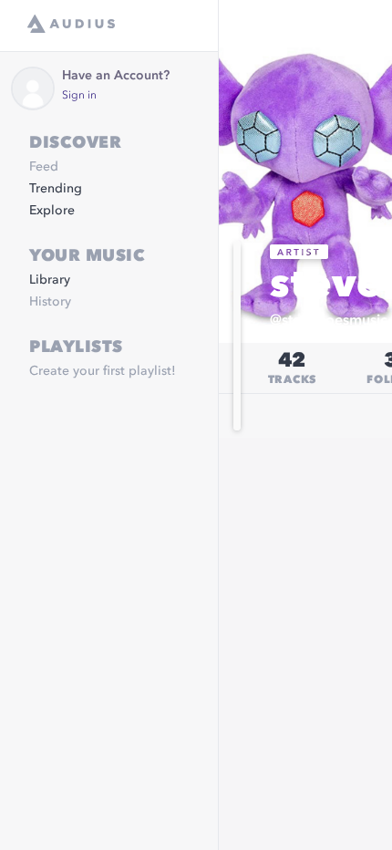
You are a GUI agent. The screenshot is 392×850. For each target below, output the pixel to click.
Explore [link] (52, 210)
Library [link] (49, 280)
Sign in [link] (79, 95)
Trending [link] (55, 188)
